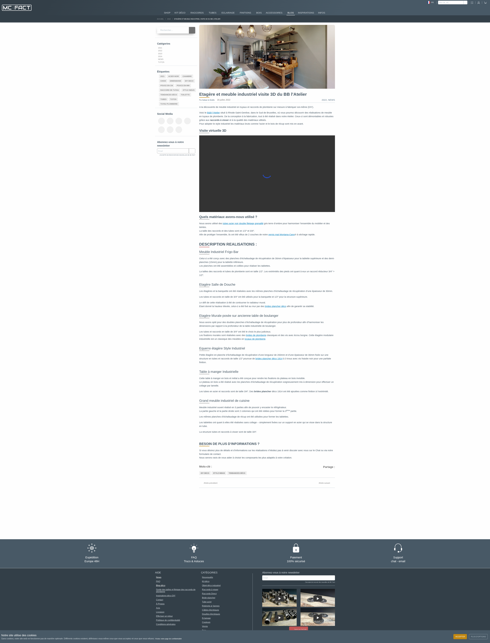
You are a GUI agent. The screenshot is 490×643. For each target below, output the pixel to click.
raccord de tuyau (169, 90)
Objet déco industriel (211, 585)
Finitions (245, 12)
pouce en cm (166, 85)
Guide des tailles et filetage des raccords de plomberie (175, 591)
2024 (160, 56)
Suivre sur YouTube (300, 629)
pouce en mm (183, 85)
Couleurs (206, 622)
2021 (160, 48)
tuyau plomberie (168, 104)
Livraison (160, 612)
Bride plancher (208, 598)
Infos (321, 12)
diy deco (205, 473)
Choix (163, 81)
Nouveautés (207, 577)
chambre (187, 76)
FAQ (158, 581)
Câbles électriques (210, 610)
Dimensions (175, 81)
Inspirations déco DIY (165, 596)
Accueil (160, 19)
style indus (219, 473)
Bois (259, 12)
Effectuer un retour (164, 616)
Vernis (205, 626)
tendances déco (237, 473)
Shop (167, 12)
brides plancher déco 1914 (269, 358)
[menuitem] (167, 12)
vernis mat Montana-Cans (281, 234)
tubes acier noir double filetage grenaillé (243, 223)
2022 (169, 19)
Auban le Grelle (208, 100)
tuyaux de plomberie (255, 339)
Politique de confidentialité (168, 620)
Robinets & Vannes (210, 606)
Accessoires (274, 12)
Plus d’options (478, 637)
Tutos (161, 62)
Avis (158, 608)
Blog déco (160, 585)
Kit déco (180, 12)
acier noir (173, 76)
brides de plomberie (256, 335)
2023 (160, 54)
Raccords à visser (210, 590)
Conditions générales (165, 624)
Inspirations (306, 12)
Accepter (460, 637)
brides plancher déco (275, 306)
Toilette (185, 95)
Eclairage (228, 12)
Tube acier (207, 602)
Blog (290, 12)
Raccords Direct (209, 594)
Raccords (197, 12)
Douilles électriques (211, 614)
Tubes (212, 12)
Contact (159, 600)
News (331, 100)
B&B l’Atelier (213, 112)
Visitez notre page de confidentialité (168, 639)
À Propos (160, 604)
